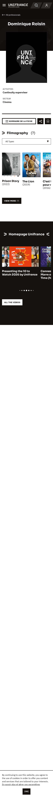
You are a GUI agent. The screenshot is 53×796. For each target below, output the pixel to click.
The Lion (28, 181)
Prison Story (10, 181)
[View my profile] (46, 5)
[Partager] (40, 121)
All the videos (12, 302)
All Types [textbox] (9, 141)
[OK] (26, 791)
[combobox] (26, 141)
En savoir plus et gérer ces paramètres (21, 784)
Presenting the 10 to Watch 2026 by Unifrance (19, 273)
